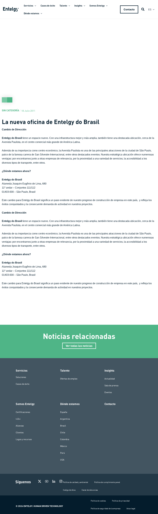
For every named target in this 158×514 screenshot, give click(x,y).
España (63, 412)
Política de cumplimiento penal (107, 482)
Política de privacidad (121, 501)
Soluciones (21, 377)
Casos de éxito (22, 384)
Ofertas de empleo (68, 378)
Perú (62, 453)
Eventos (108, 392)
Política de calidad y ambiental (75, 482)
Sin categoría (10, 110)
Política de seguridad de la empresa (105, 508)
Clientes (20, 432)
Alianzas (20, 425)
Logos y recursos (24, 439)
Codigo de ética (69, 490)
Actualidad (109, 378)
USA (62, 459)
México (63, 446)
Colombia (64, 439)
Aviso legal (131, 508)
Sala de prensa (111, 385)
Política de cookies (98, 501)
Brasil (63, 425)
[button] (34, 5)
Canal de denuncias (90, 490)
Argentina (65, 419)
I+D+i (18, 419)
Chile (62, 432)
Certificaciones (23, 412)
